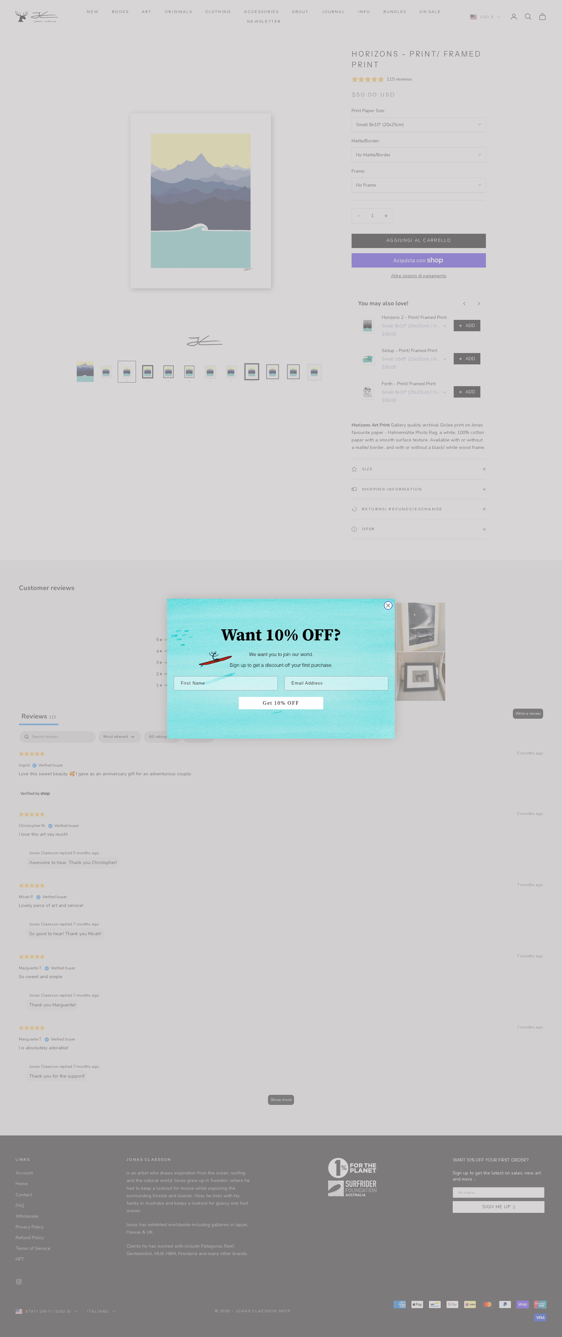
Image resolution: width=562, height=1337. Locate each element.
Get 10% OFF (281, 703)
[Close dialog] (388, 605)
